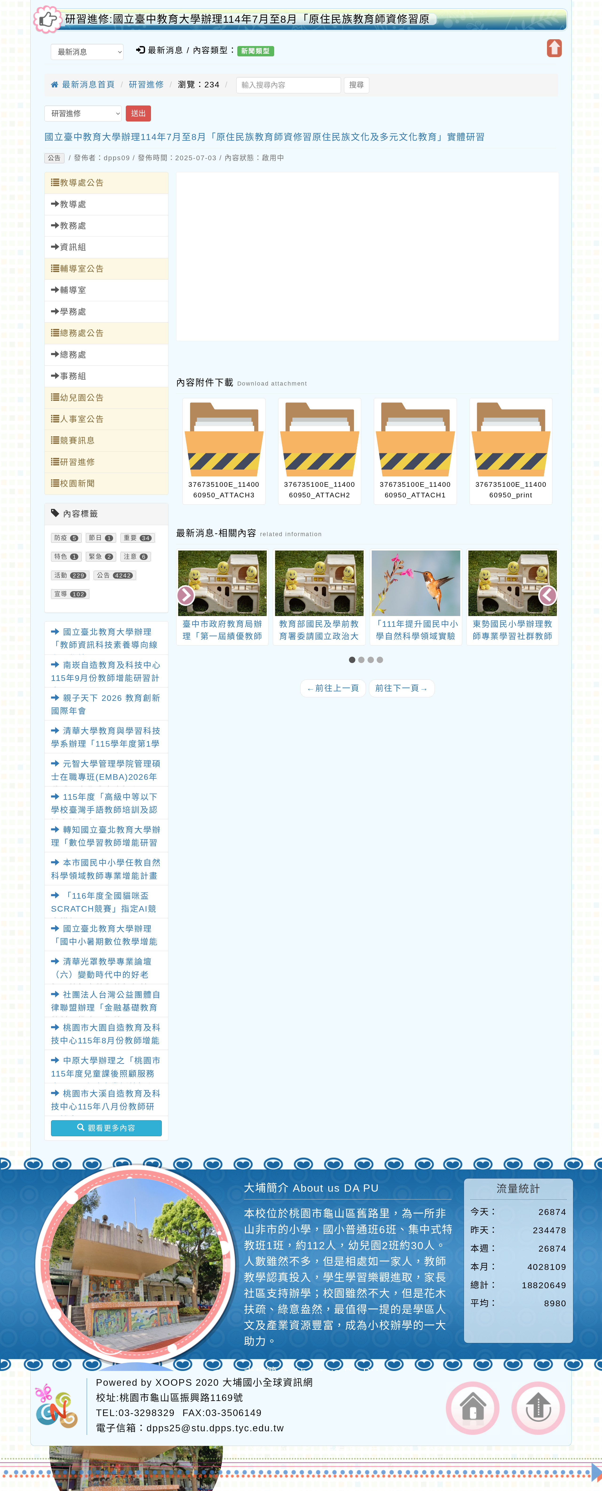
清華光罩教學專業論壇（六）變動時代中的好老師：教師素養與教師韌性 (101, 974)
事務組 (73, 376)
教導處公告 (82, 182)
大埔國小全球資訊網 (267, 1382)
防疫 (61, 538)
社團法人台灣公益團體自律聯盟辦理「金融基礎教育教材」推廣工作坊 (106, 1007)
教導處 (73, 204)
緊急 (96, 556)
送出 (138, 113)
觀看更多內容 (110, 1128)
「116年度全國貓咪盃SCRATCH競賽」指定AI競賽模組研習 (104, 908)
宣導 (61, 594)
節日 (96, 538)
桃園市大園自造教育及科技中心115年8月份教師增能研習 (106, 1040)
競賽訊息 (78, 440)
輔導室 (73, 290)
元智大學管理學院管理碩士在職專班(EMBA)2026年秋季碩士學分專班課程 (106, 776)
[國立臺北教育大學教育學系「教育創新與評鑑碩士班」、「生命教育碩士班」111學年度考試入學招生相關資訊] (513, 583)
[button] (353, 660)
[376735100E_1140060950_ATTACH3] (224, 439)
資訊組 (73, 247)
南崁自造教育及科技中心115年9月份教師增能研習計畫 (106, 678)
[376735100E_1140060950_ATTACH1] (415, 439)
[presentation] (186, 596)
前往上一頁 (333, 688)
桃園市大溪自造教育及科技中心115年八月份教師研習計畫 (106, 1106)
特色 (61, 556)
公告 (54, 158)
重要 (130, 538)
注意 (130, 556)
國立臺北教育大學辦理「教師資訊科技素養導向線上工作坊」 (104, 645)
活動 (61, 575)
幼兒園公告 (82, 397)
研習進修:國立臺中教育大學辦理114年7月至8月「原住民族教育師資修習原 (247, 19)
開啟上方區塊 (554, 48)
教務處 (73, 225)
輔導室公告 (82, 268)
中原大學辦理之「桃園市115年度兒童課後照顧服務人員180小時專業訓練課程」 (107, 1073)
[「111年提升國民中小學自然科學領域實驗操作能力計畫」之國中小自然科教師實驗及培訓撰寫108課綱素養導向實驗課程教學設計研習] (319, 583)
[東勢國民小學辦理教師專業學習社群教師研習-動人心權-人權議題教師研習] (416, 583)
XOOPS (173, 1382)
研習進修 (147, 84)
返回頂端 (538, 1408)
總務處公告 (82, 333)
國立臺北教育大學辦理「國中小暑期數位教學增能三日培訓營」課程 (104, 941)
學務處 (73, 311)
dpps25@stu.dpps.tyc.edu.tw (215, 1428)
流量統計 (518, 1188)
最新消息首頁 (87, 84)
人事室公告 (82, 419)
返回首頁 (472, 1408)
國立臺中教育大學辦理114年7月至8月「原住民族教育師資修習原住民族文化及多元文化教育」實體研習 (264, 137)
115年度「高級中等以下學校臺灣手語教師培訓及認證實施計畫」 (104, 809)
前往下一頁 (402, 688)
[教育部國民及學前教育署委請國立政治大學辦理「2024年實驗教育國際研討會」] (222, 583)
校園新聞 (78, 483)
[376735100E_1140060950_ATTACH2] (319, 439)
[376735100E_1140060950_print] (511, 439)
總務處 (73, 354)
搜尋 (356, 85)
